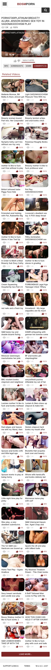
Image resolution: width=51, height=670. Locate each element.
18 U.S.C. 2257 (41, 666)
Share (28, 66)
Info (6, 66)
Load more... (25, 654)
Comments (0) (40, 66)
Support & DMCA (10, 666)
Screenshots (17, 66)
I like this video (15, 61)
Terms (27, 666)
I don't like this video (18, 61)
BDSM (26, 4)
